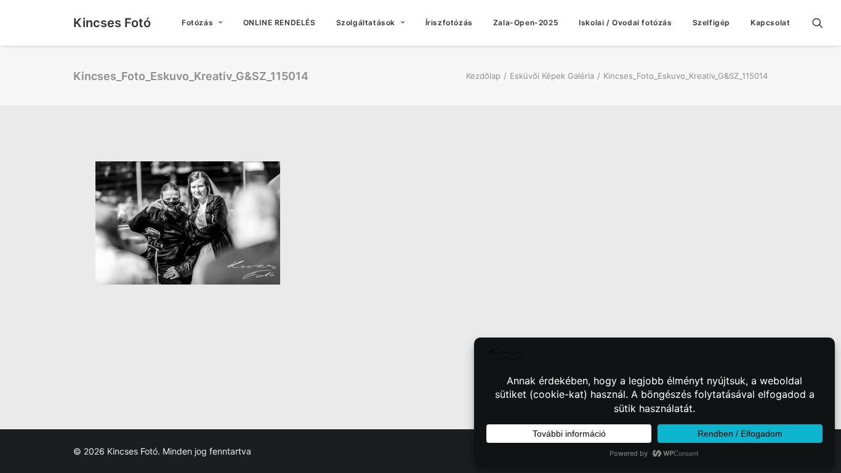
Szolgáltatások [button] (365, 22)
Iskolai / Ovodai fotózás (625, 22)
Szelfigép (711, 22)
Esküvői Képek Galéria (552, 76)
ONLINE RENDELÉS (279, 22)
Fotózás (197, 22)
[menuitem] (202, 23)
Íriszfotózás (449, 22)
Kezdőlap (483, 76)
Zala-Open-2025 (525, 22)
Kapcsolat (770, 22)
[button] (823, 23)
